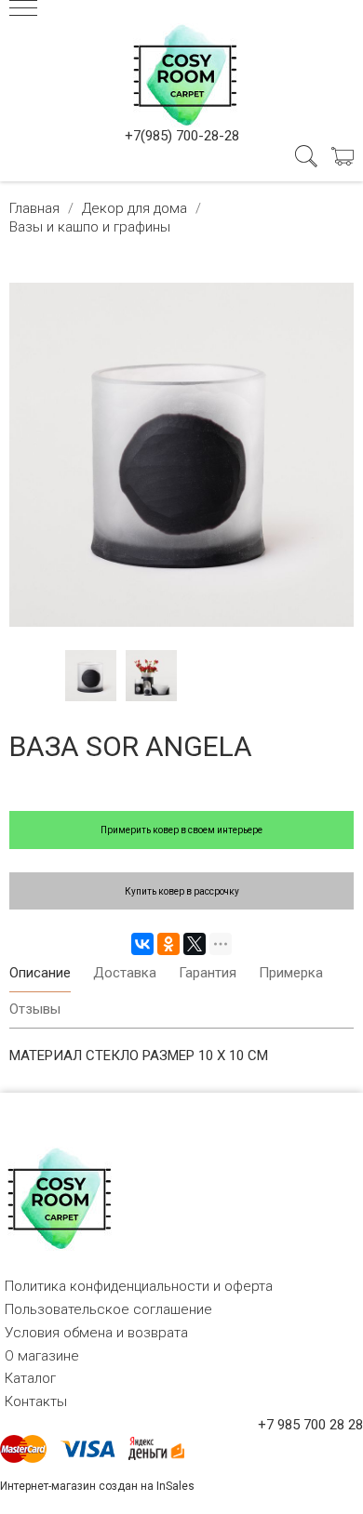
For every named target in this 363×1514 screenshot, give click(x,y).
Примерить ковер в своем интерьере (181, 830)
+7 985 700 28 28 (310, 1424)
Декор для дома (134, 208)
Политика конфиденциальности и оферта (139, 1286)
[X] (194, 944)
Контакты (36, 1401)
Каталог (30, 1378)
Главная (34, 208)
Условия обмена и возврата (96, 1332)
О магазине (42, 1356)
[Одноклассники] (168, 944)
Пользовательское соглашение (108, 1309)
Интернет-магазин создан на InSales (97, 1486)
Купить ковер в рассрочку (182, 891)
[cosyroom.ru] (181, 71)
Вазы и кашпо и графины (89, 227)
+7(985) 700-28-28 (182, 135)
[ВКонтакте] (142, 944)
